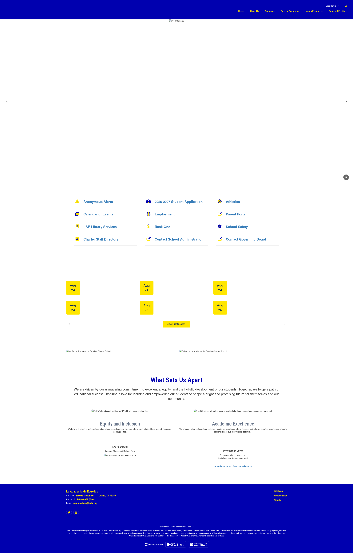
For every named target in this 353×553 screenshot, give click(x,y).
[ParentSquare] (153, 544)
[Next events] (284, 324)
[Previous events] (69, 324)
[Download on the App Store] (198, 544)
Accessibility (280, 495)
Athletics (233, 201)
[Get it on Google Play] (175, 544)
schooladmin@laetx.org (85, 503)
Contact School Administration (179, 239)
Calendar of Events (98, 214)
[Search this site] (346, 6)
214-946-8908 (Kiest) (84, 499)
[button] (332, 6)
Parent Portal (236, 214)
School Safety (237, 226)
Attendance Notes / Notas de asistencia (233, 466)
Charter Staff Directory (101, 239)
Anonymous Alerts (98, 201)
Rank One (162, 226)
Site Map (278, 491)
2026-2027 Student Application (179, 201)
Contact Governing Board (246, 239)
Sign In (277, 500)
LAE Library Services (100, 226)
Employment (165, 214)
